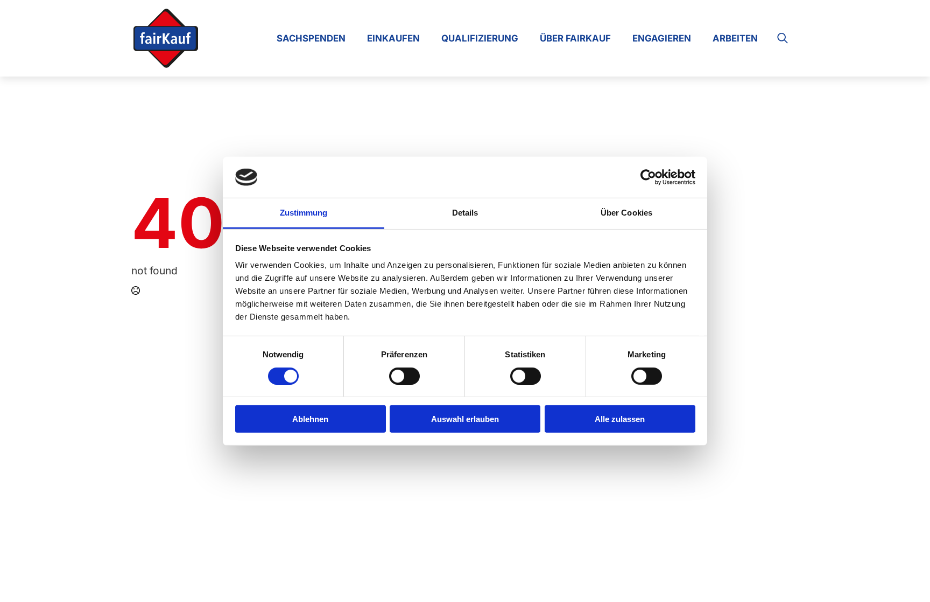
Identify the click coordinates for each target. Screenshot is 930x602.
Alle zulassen (620, 419)
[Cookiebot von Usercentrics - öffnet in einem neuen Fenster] (648, 177)
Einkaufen (393, 38)
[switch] (404, 375)
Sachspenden (311, 38)
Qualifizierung (479, 38)
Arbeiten (735, 38)
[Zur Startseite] (165, 38)
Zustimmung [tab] (304, 212)
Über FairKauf (575, 38)
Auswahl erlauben (465, 419)
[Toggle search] (783, 38)
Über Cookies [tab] (626, 212)
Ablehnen (310, 419)
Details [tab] (465, 212)
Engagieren (661, 38)
